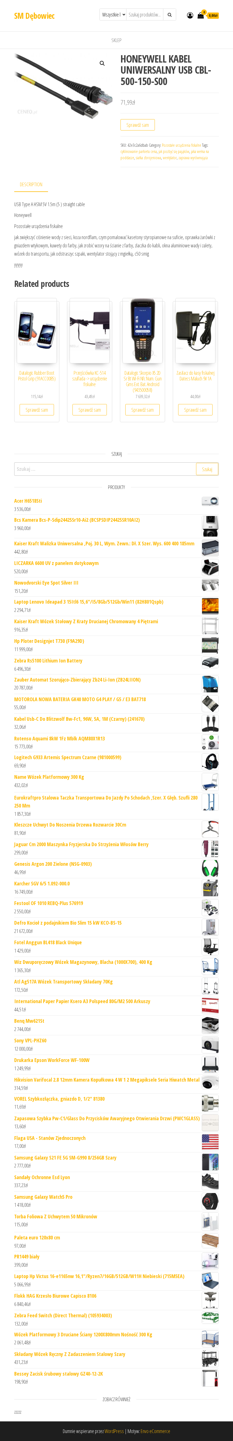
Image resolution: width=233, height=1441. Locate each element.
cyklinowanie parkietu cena (138, 151)
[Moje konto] (190, 15)
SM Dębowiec (34, 15)
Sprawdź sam (137, 124)
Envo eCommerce (155, 1431)
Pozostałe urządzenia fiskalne (181, 145)
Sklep (116, 40)
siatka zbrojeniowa (148, 157)
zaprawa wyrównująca (193, 157)
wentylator (170, 157)
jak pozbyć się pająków (174, 151)
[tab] (35, 184)
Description (31, 184)
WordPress (114, 1431)
